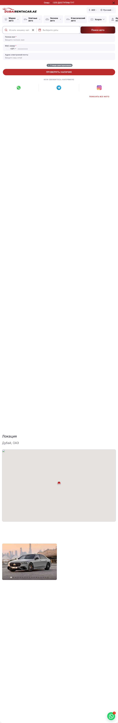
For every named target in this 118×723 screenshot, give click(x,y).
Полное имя (11, 37)
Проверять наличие (59, 72)
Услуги (98, 19)
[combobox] (23, 30)
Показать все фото (99, 96)
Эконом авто (54, 19)
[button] (53, 561)
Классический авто (78, 19)
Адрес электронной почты (16, 55)
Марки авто (12, 19)
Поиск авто (97, 30)
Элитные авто (32, 19)
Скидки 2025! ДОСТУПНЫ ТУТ (59, 2)
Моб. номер (10, 46)
